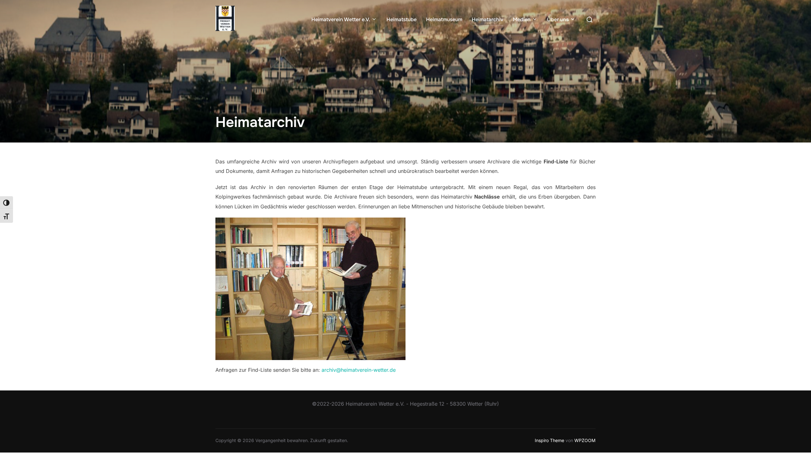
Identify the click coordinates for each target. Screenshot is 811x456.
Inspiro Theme (549, 440)
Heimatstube (401, 19)
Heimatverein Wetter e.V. (340, 19)
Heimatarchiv (487, 19)
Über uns (558, 19)
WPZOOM (585, 440)
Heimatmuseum (444, 19)
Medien (522, 19)
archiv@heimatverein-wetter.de (359, 370)
